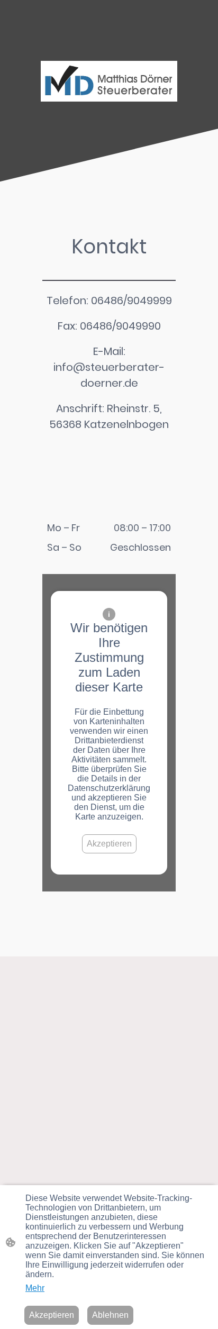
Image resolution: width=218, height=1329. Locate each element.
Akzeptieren (109, 843)
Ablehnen (110, 1314)
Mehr (34, 1288)
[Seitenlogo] (109, 81)
